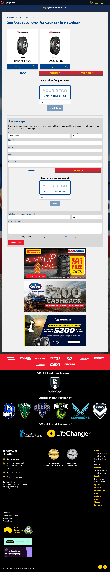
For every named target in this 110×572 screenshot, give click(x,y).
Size (9, 133)
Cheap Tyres (7, 521)
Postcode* (12, 162)
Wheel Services (99, 482)
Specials (97, 484)
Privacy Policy (51, 237)
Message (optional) (15, 221)
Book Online (99, 490)
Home (11, 17)
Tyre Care (97, 462)
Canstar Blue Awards (10, 515)
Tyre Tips (97, 465)
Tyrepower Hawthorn (57, 7)
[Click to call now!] (91, 2)
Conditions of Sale (28, 568)
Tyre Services (99, 479)
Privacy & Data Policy (15, 568)
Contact (97, 487)
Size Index (6, 513)
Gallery (97, 496)
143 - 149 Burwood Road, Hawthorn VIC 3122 (15, 466)
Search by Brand (100, 459)
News (96, 499)
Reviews (98, 505)
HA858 (22, 58)
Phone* (11, 147)
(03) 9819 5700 (14, 472)
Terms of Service (65, 237)
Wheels (97, 467)
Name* (11, 140)
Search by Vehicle (100, 453)
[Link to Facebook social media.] (100, 567)
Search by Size (99, 456)
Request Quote (16, 242)
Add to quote (18, 67)
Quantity (75, 133)
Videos (97, 502)
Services (97, 476)
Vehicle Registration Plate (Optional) (21, 214)
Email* (10, 154)
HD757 (54, 58)
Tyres (96, 450)
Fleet (96, 493)
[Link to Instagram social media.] (105, 567)
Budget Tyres (7, 518)
